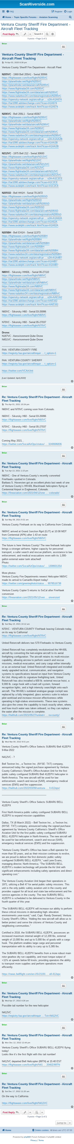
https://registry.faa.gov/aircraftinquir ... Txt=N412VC (30, 1015)
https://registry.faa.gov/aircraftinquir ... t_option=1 (29, 353)
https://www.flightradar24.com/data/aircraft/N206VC (30, 131)
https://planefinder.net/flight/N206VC (22, 120)
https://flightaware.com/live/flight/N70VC (24, 325)
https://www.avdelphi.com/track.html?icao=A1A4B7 (30, 264)
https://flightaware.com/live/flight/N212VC (24, 156)
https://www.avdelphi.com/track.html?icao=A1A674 (30, 106)
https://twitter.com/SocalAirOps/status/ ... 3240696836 (32, 444)
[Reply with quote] (63, 46)
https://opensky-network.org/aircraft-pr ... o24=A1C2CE (32, 178)
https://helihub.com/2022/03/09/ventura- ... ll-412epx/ (31, 788)
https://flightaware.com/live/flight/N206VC (24, 117)
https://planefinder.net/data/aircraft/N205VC (25, 85)
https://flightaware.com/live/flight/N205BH (24, 236)
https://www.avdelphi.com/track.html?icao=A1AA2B (30, 146)
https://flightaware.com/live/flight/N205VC (24, 77)
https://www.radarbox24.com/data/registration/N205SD (31, 214)
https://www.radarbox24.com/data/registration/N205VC (31, 95)
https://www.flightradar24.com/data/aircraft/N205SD (30, 210)
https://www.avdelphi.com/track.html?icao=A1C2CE (30, 185)
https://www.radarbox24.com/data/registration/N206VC (31, 135)
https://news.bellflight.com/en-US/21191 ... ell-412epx (31, 974)
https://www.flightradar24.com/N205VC (23, 88)
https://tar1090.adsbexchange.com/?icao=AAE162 (29, 300)
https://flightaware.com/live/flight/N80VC (24, 275)
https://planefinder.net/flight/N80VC (21, 279)
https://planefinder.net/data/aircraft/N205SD (25, 203)
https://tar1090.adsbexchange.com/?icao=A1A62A (29, 221)
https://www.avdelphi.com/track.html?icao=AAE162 (30, 304)
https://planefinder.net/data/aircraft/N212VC (25, 164)
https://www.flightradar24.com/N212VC (23, 167)
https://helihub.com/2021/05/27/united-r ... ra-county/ (31, 715)
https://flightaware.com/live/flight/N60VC (24, 315)
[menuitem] (10, 11)
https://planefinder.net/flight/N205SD (22, 200)
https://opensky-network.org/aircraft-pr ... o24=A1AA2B (32, 139)
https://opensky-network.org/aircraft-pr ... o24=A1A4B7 (32, 257)
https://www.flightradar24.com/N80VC (22, 286)
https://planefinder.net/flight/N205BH (22, 239)
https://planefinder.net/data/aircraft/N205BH (25, 243)
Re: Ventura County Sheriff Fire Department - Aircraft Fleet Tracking (37, 398)
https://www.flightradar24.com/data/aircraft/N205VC (30, 92)
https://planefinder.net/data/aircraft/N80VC (25, 282)
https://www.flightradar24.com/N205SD (23, 207)
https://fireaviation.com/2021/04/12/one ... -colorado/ (30, 492)
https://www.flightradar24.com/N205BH (23, 246)
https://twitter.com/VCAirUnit (17, 370)
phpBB (27, 1137)
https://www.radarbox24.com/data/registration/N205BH (31, 254)
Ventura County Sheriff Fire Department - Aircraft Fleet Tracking (35, 26)
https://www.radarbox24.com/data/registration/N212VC (31, 174)
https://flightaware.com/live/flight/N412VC (24, 1103)
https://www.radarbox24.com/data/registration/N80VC (31, 293)
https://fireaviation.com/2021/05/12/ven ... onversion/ (31, 597)
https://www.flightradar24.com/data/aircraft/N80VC (29, 290)
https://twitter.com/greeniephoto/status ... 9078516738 (31, 583)
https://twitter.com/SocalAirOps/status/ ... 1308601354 (32, 566)
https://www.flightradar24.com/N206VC (23, 128)
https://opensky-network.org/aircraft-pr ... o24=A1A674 (32, 99)
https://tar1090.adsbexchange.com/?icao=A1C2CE (30, 182)
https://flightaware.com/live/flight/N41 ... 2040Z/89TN (31, 1064)
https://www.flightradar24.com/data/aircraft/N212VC (30, 171)
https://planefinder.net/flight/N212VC (22, 160)
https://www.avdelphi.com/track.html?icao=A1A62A (30, 225)
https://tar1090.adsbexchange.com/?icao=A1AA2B (30, 142)
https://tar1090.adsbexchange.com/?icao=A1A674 (29, 103)
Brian (4, 44)
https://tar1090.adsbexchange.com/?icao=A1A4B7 (29, 261)
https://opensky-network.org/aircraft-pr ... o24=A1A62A (32, 218)
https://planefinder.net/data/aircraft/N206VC (25, 124)
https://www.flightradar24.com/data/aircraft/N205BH (30, 250)
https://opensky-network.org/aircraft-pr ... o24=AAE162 (32, 297)
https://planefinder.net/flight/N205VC (22, 81)
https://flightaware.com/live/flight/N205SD (24, 196)
